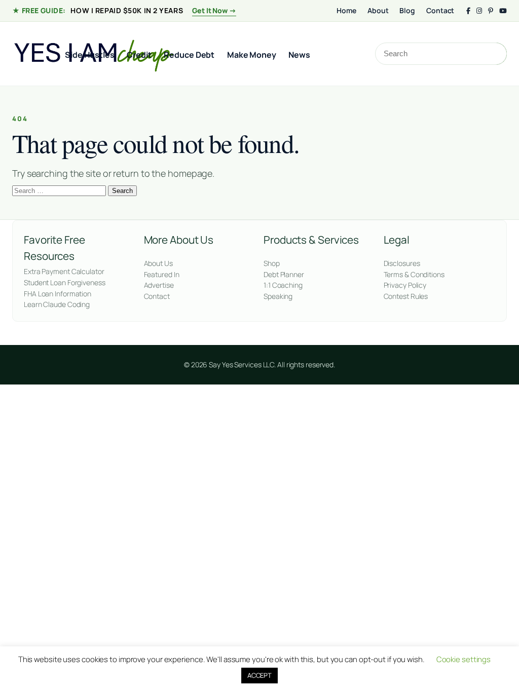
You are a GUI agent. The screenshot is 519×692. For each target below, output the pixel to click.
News (299, 54)
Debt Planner (284, 274)
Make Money (251, 54)
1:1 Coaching (283, 285)
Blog (407, 10)
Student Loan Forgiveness (64, 282)
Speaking (278, 296)
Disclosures (402, 263)
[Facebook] (468, 11)
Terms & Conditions (414, 274)
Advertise (159, 285)
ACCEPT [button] (259, 675)
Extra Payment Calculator (64, 271)
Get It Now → (214, 10)
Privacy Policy (405, 285)
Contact (440, 10)
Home (346, 10)
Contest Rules (406, 296)
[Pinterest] (490, 11)
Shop (272, 263)
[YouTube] (503, 11)
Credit (139, 54)
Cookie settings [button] (463, 659)
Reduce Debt (189, 54)
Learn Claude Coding (57, 304)
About (378, 10)
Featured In (161, 274)
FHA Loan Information (57, 293)
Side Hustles (90, 54)
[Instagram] (479, 11)
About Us (158, 263)
